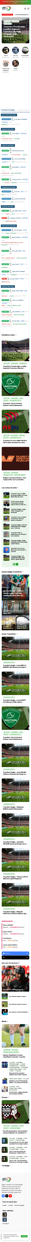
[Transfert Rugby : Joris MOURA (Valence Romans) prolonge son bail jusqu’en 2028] (15, 755)
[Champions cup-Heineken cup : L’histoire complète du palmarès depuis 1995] (15, 608)
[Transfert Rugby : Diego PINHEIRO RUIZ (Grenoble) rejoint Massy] (6, 542)
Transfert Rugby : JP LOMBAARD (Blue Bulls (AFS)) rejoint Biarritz (18, 557)
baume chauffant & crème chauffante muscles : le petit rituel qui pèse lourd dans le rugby (14, 1056)
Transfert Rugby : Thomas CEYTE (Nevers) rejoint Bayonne (15, 878)
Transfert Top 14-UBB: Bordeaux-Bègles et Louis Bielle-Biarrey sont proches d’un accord (19, 495)
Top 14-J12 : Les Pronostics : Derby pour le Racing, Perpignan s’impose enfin (19, 1161)
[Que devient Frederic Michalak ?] (5, 1012)
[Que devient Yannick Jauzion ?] (5, 1004)
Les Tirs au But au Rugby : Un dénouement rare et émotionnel (8, 626)
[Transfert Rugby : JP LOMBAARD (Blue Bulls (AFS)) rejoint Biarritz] (6, 558)
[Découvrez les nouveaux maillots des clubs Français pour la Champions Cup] (5, 1065)
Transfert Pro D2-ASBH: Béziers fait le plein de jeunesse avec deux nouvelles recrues (15, 441)
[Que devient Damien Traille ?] (5, 996)
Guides (4, 1205)
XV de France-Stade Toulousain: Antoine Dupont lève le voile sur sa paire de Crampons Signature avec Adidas (19, 503)
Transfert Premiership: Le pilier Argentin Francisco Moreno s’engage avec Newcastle (14, 31)
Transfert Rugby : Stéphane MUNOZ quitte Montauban (13, 808)
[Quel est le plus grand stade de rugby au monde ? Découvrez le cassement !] (22, 623)
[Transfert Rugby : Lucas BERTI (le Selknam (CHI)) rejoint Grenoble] (15, 683)
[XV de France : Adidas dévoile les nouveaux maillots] (5, 1089)
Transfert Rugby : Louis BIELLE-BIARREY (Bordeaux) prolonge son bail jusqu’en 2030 (15, 666)
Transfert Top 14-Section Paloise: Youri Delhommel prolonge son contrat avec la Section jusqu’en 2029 (14, 404)
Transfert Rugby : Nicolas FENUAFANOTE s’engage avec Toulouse (19, 526)
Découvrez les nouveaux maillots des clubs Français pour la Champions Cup (18, 1073)
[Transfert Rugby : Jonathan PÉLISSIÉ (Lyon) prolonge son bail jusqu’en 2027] (15, 825)
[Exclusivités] (25, 52)
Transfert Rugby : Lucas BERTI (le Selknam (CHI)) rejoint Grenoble (14, 701)
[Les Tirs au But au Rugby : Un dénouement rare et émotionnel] (9, 623)
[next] (17, 564)
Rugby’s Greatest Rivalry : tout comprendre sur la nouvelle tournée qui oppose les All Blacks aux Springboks (15, 479)
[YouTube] (10, 1195)
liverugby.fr (6, 1223)
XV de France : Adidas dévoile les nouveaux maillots (18, 1093)
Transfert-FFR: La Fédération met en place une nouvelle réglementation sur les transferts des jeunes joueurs (18, 534)
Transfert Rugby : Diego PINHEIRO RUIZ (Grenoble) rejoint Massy (19, 542)
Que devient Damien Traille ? (17, 996)
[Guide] (15, 66)
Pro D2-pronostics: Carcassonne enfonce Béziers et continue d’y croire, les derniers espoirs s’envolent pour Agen (15, 1132)
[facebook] (3, 1195)
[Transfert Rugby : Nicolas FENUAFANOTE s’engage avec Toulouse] (6, 526)
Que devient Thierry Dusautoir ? (14, 989)
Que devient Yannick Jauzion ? (18, 1004)
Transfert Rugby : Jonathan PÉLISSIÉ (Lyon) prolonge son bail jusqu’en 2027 (15, 843)
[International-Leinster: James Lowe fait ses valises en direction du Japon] (15, 588)
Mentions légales (19, 1205)
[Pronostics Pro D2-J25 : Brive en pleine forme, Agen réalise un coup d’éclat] (5, 1141)
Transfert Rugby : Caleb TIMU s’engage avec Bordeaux (18, 511)
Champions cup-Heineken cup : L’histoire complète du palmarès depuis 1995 (13, 611)
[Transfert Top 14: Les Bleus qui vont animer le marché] (6, 550)
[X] (6, 1195)
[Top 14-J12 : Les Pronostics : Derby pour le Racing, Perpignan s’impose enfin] (5, 1159)
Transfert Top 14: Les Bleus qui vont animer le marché (18, 550)
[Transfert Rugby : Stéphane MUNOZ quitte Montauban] (15, 790)
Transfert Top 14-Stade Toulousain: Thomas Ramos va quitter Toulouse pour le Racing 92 (18, 518)
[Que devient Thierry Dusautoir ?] (15, 979)
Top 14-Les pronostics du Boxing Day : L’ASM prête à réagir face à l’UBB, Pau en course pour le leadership (17, 1152)
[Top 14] (6, 52)
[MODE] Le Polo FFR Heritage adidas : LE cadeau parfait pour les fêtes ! (19, 1081)
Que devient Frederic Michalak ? (18, 1012)
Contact (10, 1205)
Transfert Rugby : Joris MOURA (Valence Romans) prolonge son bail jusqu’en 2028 (15, 773)
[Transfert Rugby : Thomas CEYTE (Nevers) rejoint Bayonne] (15, 860)
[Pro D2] (15, 52)
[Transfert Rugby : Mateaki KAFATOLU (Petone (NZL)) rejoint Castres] (15, 895)
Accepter (24, 1236)
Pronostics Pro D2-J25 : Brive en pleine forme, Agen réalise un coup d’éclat (19, 1143)
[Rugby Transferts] (6, 8)
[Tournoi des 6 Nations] (6, 66)
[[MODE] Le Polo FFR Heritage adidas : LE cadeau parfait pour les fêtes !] (5, 1081)
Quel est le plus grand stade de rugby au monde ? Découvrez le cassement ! (22, 626)
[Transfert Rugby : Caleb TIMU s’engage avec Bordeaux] (6, 511)
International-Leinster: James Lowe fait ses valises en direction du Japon (13, 593)
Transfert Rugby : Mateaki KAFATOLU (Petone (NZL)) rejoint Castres (15, 912)
